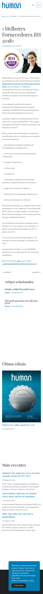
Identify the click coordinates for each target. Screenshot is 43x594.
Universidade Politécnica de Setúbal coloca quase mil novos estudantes (19, 495)
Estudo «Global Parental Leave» (20, 289)
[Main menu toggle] (38, 5)
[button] (33, 5)
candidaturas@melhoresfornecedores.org (19, 264)
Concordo (19, 585)
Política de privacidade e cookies (23, 581)
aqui (19, 261)
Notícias (18, 46)
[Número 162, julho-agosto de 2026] (21, 396)
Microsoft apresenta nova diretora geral (21, 301)
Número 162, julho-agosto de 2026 (18, 424)
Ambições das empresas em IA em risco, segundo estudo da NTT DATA (21, 474)
